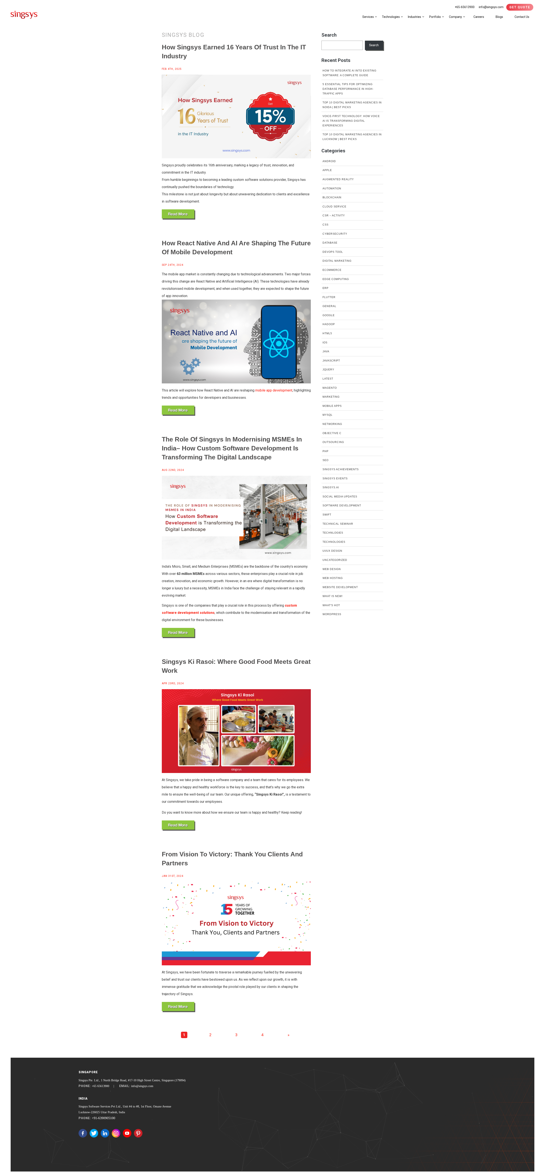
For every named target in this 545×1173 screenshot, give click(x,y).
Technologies (391, 17)
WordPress (332, 614)
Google (329, 315)
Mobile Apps (332, 405)
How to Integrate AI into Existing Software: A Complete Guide (349, 73)
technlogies (333, 532)
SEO (325, 460)
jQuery (328, 369)
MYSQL (328, 414)
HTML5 (327, 333)
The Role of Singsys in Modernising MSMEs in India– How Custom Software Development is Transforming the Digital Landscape (232, 448)
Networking (332, 424)
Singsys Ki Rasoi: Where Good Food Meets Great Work (236, 666)
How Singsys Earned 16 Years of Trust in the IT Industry (234, 52)
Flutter (329, 297)
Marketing (331, 396)
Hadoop (329, 324)
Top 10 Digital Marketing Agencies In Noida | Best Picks (352, 105)
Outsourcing (333, 442)
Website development (340, 587)
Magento (330, 387)
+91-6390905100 (103, 1118)
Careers (478, 17)
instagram (116, 1133)
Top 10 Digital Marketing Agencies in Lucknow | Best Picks (352, 137)
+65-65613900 (465, 7)
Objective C (332, 433)
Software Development (342, 505)
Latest (328, 378)
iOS (325, 342)
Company (455, 17)
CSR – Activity (334, 215)
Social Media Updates (340, 496)
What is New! (333, 596)
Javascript (331, 360)
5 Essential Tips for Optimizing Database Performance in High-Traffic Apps (348, 89)
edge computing (336, 279)
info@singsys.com (491, 7)
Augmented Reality (338, 179)
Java (326, 351)
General (329, 306)
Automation (332, 188)
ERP (325, 288)
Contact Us (522, 17)
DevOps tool (333, 251)
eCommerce (332, 270)
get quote (519, 7)
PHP (325, 451)
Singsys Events (335, 478)
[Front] (24, 15)
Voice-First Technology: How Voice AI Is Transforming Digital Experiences (351, 121)
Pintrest (138, 1133)
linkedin (105, 1133)
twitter (94, 1133)
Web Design (332, 569)
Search (329, 35)
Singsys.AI (331, 487)
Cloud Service (334, 206)
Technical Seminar (338, 523)
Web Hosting (333, 578)
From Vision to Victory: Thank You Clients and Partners (232, 859)
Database (330, 242)
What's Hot (331, 605)
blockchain (332, 197)
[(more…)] (178, 214)
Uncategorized (335, 560)
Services (368, 17)
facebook (83, 1133)
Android (329, 161)
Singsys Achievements (341, 469)
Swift (327, 514)
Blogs (499, 17)
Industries (414, 17)
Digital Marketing (337, 260)
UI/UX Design (332, 550)
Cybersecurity (335, 233)
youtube (127, 1133)
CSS (325, 224)
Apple (327, 170)
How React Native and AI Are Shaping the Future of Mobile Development (236, 248)
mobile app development (273, 390)
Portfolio (435, 17)
